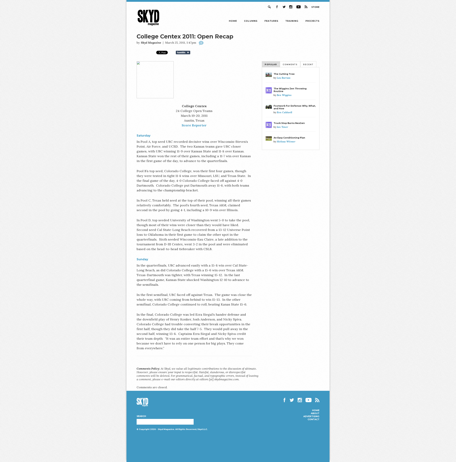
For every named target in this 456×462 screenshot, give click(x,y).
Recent (308, 64)
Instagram (291, 6)
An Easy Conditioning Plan (289, 137)
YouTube (298, 6)
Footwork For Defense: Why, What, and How (295, 107)
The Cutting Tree (284, 74)
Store (315, 7)
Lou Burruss (283, 77)
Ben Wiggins (284, 95)
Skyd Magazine (148, 25)
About (315, 413)
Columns (250, 21)
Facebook (277, 6)
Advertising (311, 416)
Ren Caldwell (284, 112)
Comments (290, 64)
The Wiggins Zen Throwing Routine (290, 90)
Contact (313, 419)
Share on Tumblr (185, 52)
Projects (312, 21)
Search (269, 6)
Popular (271, 64)
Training (291, 21)
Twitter (284, 6)
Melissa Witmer (286, 141)
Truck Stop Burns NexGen (289, 123)
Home (233, 21)
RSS (306, 6)
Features (271, 21)
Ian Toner (282, 127)
